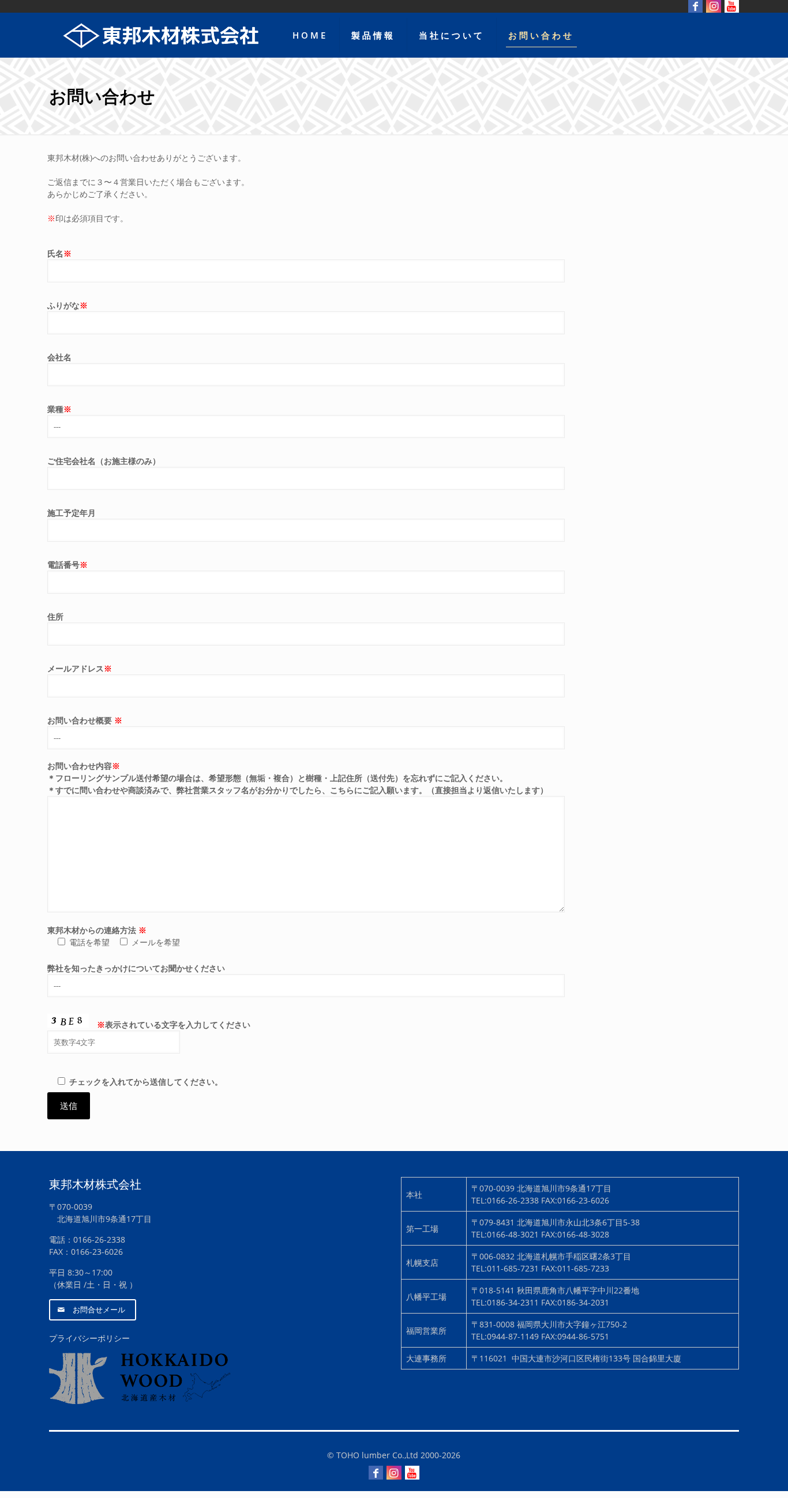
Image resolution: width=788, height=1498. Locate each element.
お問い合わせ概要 (84, 720)
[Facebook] (376, 1473)
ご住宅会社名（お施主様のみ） (103, 460)
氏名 (59, 253)
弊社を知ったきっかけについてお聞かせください (136, 968)
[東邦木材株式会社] (162, 35)
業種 (59, 408)
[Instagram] (394, 1473)
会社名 (59, 357)
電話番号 (67, 564)
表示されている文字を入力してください (173, 1024)
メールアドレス (79, 668)
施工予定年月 (71, 512)
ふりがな (67, 305)
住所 (55, 616)
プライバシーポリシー (89, 1338)
